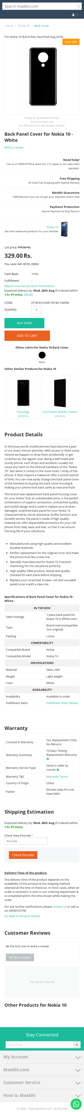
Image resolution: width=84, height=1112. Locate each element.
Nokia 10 (24, 26)
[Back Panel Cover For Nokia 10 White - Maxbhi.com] (42, 76)
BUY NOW (24, 323)
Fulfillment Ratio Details (62, 703)
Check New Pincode (17, 835)
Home (9, 26)
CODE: (8, 303)
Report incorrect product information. (29, 286)
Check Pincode (23, 855)
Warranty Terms (57, 776)
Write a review (13, 147)
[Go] (76, 1044)
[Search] (78, 6)
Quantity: (10, 309)
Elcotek (62, 1109)
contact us (60, 907)
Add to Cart (27, 335)
